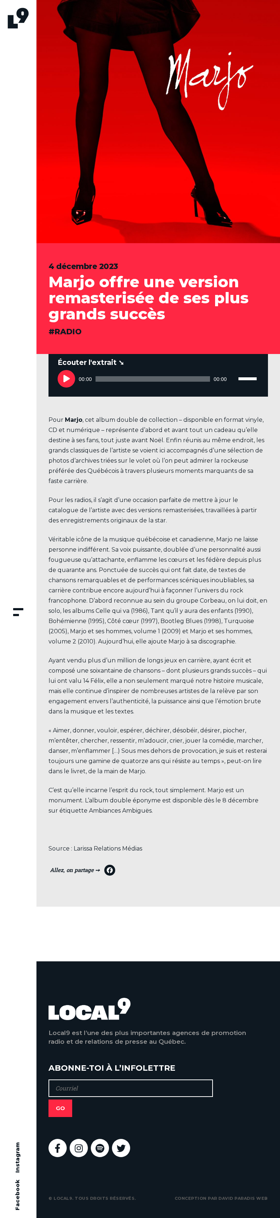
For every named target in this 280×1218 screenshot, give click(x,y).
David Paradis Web (243, 1198)
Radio (68, 331)
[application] (158, 378)
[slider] (248, 370)
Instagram (17, 1157)
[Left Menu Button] (18, 613)
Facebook (17, 1195)
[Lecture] (66, 379)
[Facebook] (82, 872)
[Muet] (232, 378)
